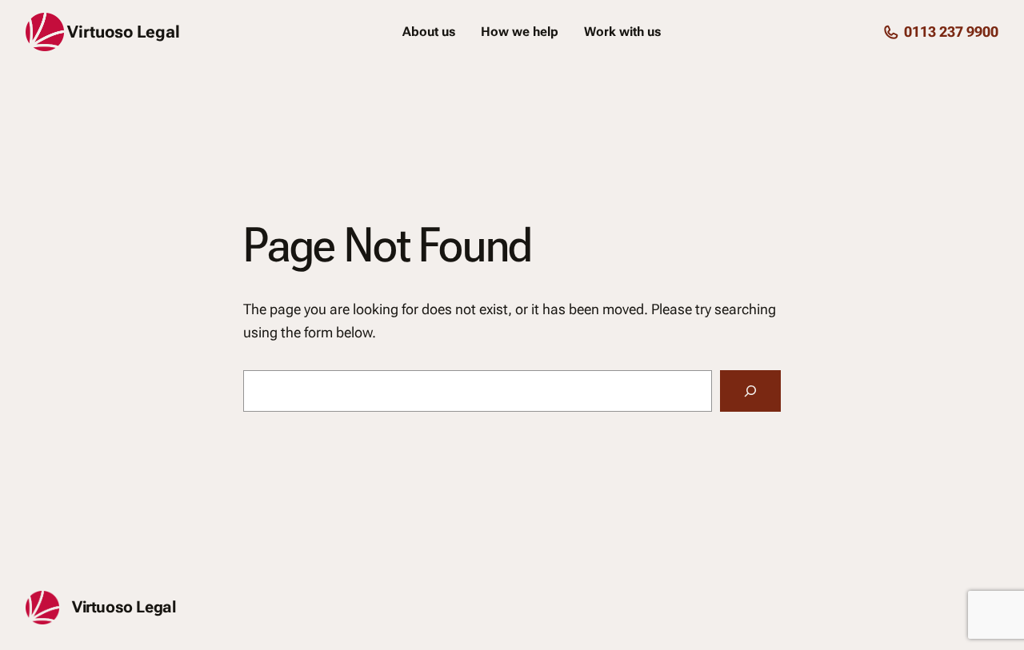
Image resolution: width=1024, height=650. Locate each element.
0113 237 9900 (951, 31)
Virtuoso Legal (123, 32)
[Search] (750, 391)
